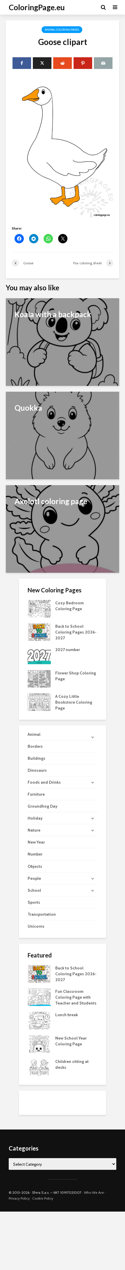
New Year (36, 842)
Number (35, 854)
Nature (34, 830)
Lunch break (66, 1014)
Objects (35, 866)
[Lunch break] (39, 1020)
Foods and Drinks (44, 782)
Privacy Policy (19, 1198)
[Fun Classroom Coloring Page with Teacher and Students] (39, 996)
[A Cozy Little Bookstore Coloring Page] (39, 702)
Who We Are (94, 1192)
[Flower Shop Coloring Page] (39, 678)
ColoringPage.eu (37, 7)
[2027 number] (39, 655)
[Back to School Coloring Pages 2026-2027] (39, 631)
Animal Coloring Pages (62, 30)
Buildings (36, 758)
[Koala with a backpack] (62, 341)
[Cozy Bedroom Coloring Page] (39, 608)
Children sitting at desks (72, 1064)
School (34, 890)
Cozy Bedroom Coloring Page (69, 605)
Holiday (35, 818)
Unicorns (36, 926)
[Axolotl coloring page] (62, 528)
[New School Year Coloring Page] (39, 1043)
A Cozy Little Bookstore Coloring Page (73, 702)
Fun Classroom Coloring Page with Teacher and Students (76, 997)
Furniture (36, 794)
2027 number (67, 649)
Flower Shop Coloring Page (75, 675)
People (34, 878)
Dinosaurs (37, 770)
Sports (34, 902)
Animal (34, 734)
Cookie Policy (42, 1198)
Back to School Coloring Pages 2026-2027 (76, 632)
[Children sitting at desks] (39, 1066)
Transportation (42, 914)
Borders (35, 746)
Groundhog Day (43, 806)
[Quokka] (62, 435)
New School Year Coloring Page (71, 1041)
